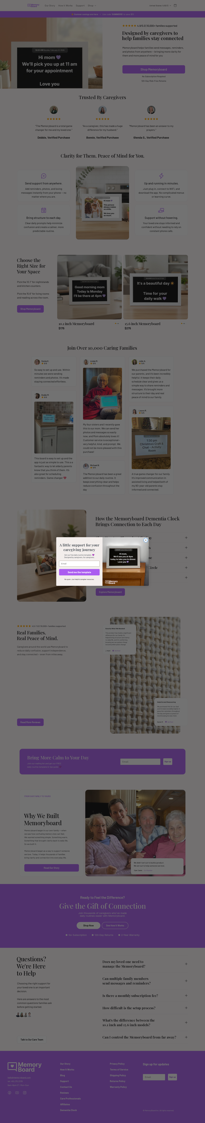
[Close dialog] (146, 540)
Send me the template (79, 572)
